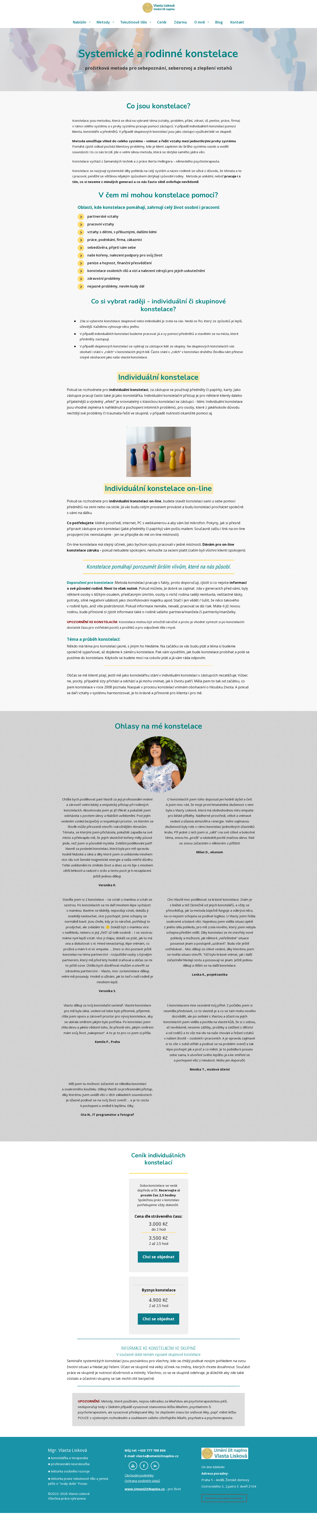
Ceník (161, 22)
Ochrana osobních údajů (142, 1480)
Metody (103, 22)
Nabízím (79, 22)
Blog (219, 22)
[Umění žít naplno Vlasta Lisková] (158, 8)
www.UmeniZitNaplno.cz (145, 1489)
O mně (199, 22)
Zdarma (180, 22)
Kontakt (237, 22)
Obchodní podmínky (139, 1475)
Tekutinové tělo (133, 22)
